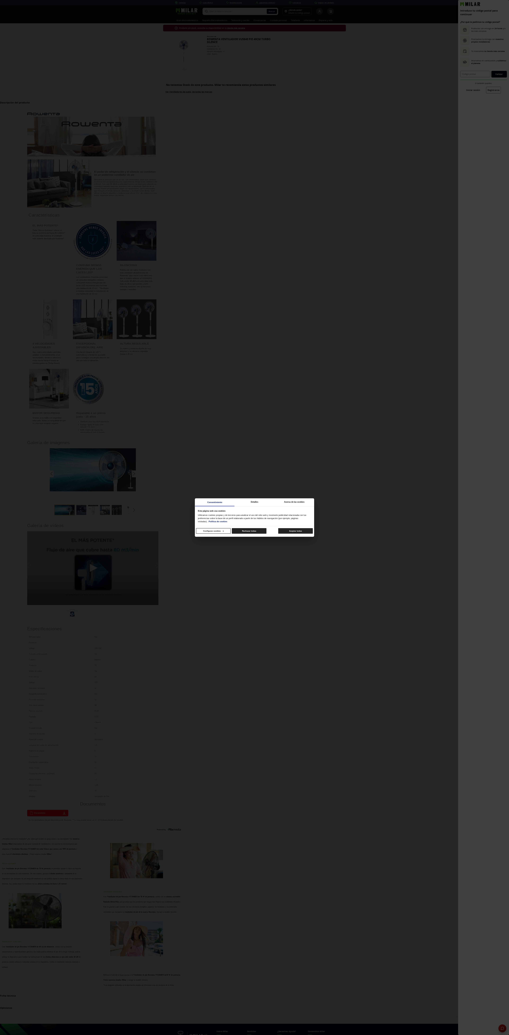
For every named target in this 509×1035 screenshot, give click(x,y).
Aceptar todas (295, 531)
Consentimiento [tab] (214, 502)
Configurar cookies (212, 531)
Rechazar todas (249, 531)
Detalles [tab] (254, 502)
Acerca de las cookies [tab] (294, 502)
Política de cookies (218, 521)
